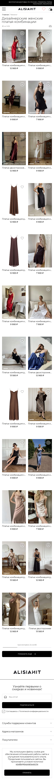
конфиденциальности (27, 764)
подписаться (27, 705)
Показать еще (25, 654)
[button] (4, 61)
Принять (27, 773)
